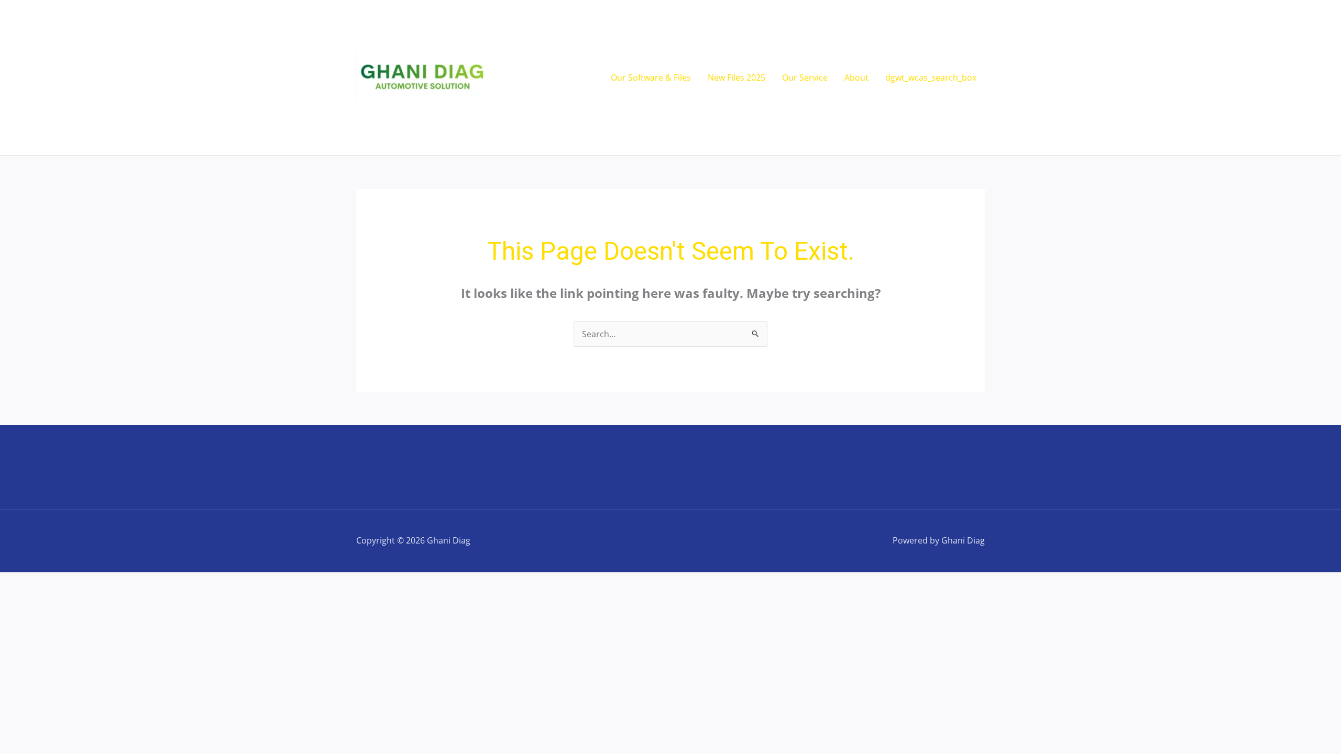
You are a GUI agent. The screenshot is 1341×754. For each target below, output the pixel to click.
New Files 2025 (736, 77)
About (856, 77)
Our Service (805, 77)
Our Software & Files (651, 77)
